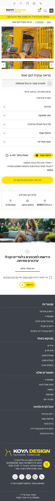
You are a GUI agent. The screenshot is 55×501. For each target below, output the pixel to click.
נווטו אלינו (10, 204)
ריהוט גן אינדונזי (46, 311)
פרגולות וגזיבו (47, 365)
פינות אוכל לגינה (46, 384)
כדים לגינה (48, 423)
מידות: (47, 107)
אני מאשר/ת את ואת (25, 277)
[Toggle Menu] (52, 10)
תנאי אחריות (44, 142)
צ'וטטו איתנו (28, 204)
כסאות (50, 389)
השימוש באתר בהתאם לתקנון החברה (27, 483)
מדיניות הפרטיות (10, 277)
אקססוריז (39, 22)
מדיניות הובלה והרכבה (39, 124)
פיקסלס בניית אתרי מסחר (27, 497)
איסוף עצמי (45, 133)
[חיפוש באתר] (45, 10)
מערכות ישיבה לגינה (44, 321)
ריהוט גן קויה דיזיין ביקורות (41, 331)
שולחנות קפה (47, 419)
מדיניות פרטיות (46, 433)
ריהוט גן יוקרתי (46, 326)
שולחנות (49, 394)
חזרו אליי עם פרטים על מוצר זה (27, 180)
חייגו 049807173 (45, 204)
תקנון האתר (27, 277)
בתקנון (50, 170)
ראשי (49, 22)
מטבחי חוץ (48, 399)
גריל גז (50, 345)
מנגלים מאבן (47, 355)
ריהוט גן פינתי (47, 414)
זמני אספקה (44, 115)
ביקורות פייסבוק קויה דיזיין (41, 428)
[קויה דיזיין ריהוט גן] (27, 452)
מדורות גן (49, 350)
